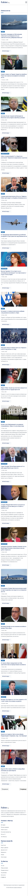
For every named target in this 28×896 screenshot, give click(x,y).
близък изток (5, 10)
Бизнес (3, 696)
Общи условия (4, 868)
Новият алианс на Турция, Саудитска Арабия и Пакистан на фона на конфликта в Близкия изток (14, 76)
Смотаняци (3, 857)
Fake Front (3, 845)
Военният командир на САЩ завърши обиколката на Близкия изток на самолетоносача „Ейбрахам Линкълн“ (11, 36)
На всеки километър (6, 832)
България (4, 268)
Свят (3, 31)
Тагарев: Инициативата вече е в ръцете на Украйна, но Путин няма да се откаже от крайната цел (13, 506)
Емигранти (3, 852)
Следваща (23, 789)
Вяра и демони (4, 847)
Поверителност (4, 870)
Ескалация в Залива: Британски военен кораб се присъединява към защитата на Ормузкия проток (13, 590)
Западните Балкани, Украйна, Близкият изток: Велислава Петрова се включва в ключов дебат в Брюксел (14, 548)
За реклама (4, 872)
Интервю (3, 825)
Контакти (3, 875)
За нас (2, 865)
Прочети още (5, 51)
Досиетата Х (4, 850)
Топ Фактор (4, 836)
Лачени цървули (5, 827)
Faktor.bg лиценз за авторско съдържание (14, 885)
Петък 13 (3, 834)
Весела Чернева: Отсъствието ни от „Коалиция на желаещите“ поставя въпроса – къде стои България (14, 272)
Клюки (2, 854)
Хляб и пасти (5, 153)
